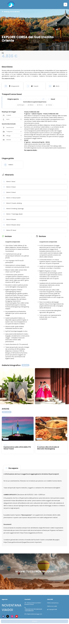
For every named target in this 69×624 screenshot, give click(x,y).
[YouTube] (16, 616)
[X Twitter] (7, 616)
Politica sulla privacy (52, 603)
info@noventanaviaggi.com (34, 614)
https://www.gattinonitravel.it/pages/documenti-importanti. (23, 542)
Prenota (34, 621)
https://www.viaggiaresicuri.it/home (31, 533)
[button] (65, 4)
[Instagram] (12, 616)
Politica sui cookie (52, 606)
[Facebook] (3, 616)
